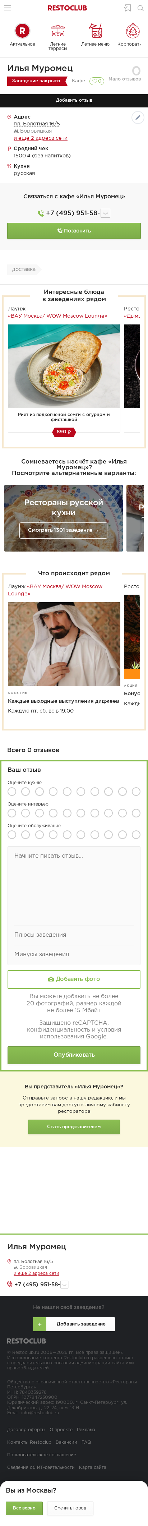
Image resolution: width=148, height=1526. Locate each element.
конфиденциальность (58, 1030)
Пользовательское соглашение (41, 1455)
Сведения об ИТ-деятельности (41, 1468)
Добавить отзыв (74, 100)
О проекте (61, 1430)
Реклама (86, 1430)
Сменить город (70, 1508)
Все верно (24, 1508)
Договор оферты (26, 1430)
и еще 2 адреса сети (41, 138)
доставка (24, 269)
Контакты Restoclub (29, 1442)
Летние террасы (57, 46)
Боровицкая (32, 1267)
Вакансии (66, 1442)
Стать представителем (74, 1127)
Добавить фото (78, 979)
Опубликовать (74, 1055)
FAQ (86, 1442)
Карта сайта (92, 1468)
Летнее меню (95, 44)
